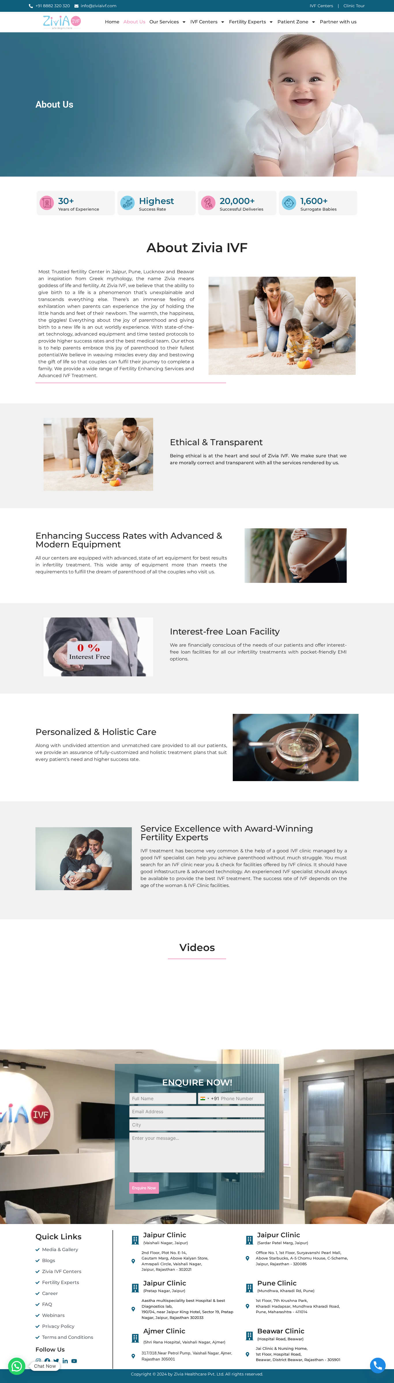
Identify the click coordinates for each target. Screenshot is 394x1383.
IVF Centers (203, 22)
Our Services (164, 22)
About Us (134, 22)
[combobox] (208, 1098)
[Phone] (378, 1368)
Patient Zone (292, 22)
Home (112, 22)
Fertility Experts (247, 22)
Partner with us (338, 22)
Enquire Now (144, 1187)
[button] (16, 1366)
